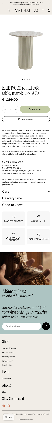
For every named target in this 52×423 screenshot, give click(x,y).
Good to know (12, 205)
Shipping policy (8, 356)
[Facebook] (3, 405)
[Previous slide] (3, 3)
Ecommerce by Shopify (41, 414)
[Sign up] (46, 326)
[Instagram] (8, 405)
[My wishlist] (43, 10)
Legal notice (7, 365)
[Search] (9, 10)
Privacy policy (7, 361)
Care (5, 191)
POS (28, 414)
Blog (4, 392)
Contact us (6, 378)
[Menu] (3, 10)
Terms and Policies (26, 420)
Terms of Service (9, 348)
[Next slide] (49, 3)
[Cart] (49, 10)
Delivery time (12, 198)
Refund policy (7, 352)
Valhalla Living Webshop (17, 414)
